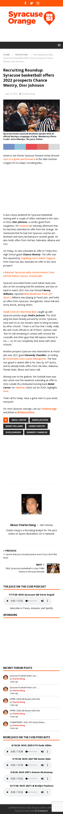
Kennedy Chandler (37, 432)
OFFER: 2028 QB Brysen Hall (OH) (25, 699)
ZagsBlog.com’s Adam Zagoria (38, 258)
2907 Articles (46, 525)
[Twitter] (31, 3)
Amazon (35, 608)
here (5, 391)
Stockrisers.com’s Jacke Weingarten (26, 358)
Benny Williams (14, 426)
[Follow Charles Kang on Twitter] (31, 539)
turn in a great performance (19, 159)
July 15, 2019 (11, 93)
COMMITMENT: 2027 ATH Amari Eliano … (28, 722)
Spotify (49, 608)
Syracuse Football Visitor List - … (24, 675)
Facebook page (49, 408)
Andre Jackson (40, 420)
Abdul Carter (18, 420)
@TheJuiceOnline (25, 412)
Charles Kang (28, 93)
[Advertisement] (33, 33)
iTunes (26, 608)
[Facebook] (25, 3)
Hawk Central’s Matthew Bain (20, 311)
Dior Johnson (13, 432)
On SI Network (41, 810)
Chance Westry (37, 426)
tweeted (24, 225)
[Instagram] (38, 3)
